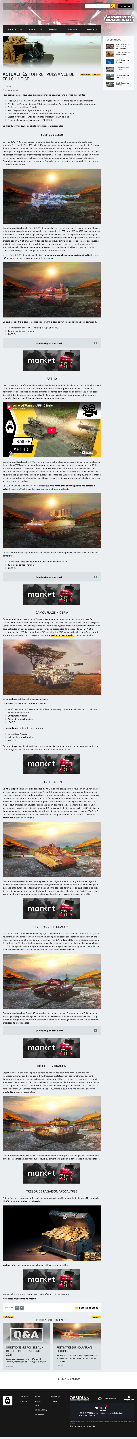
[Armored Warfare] (119, 19)
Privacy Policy (91, 1426)
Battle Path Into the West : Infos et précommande (123, 46)
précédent (85, 75)
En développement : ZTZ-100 (123, 68)
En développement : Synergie (123, 61)
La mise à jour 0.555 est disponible (123, 53)
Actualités (15, 74)
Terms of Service (80, 1426)
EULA (71, 1426)
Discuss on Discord (88, 1308)
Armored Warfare (7, 1400)
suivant (96, 75)
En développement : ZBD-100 (123, 84)
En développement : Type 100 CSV (123, 76)
